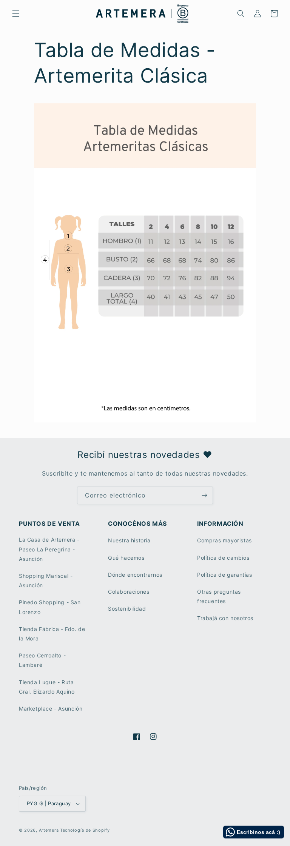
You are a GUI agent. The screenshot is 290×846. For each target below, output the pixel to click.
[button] (16, 13)
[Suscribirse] (204, 495)
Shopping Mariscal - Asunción (45, 580)
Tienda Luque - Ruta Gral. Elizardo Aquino (47, 687)
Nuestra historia (129, 540)
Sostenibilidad (127, 608)
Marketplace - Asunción (50, 708)
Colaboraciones (128, 591)
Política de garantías (224, 574)
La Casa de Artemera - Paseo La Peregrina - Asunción (49, 549)
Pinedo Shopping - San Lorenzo (50, 607)
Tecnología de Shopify (85, 830)
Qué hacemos (126, 557)
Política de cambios (223, 557)
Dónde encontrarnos (135, 574)
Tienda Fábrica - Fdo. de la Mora (52, 634)
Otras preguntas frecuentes (219, 596)
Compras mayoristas (224, 540)
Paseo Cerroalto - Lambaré (42, 660)
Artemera (49, 830)
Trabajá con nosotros (225, 618)
